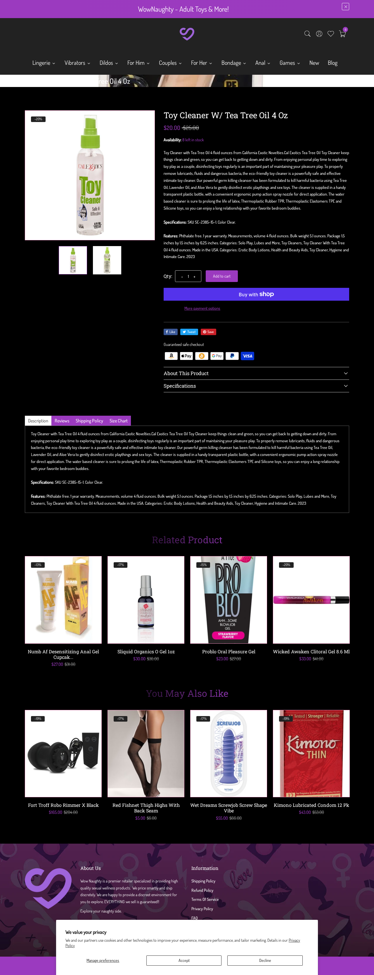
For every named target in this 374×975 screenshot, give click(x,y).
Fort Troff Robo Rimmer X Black (63, 805)
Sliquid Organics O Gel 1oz (146, 651)
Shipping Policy (203, 880)
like (172, 332)
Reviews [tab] (62, 421)
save (210, 332)
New (314, 62)
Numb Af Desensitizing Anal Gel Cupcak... (63, 654)
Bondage (231, 62)
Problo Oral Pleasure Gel (228, 651)
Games (288, 62)
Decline (265, 960)
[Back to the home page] (27, 82)
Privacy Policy (202, 908)
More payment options (202, 308)
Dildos (107, 62)
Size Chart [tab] (119, 421)
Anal (260, 62)
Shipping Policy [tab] (89, 421)
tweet (191, 332)
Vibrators (75, 62)
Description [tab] (38, 421)
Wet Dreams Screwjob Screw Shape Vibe (228, 808)
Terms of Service (205, 899)
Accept (184, 960)
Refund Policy (202, 890)
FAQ (194, 917)
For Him (136, 62)
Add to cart (222, 276)
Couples (168, 62)
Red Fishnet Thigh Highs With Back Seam (146, 808)
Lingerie (41, 62)
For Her (199, 62)
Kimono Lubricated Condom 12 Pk (311, 805)
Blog (332, 62)
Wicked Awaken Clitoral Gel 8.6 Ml (311, 651)
